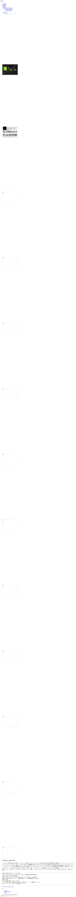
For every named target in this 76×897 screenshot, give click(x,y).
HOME (4, 3)
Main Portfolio (7, 891)
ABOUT (4, 6)
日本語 (10, 9)
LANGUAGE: (6, 8)
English (10, 10)
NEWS (4, 5)
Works (4, 4)
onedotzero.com (10, 886)
